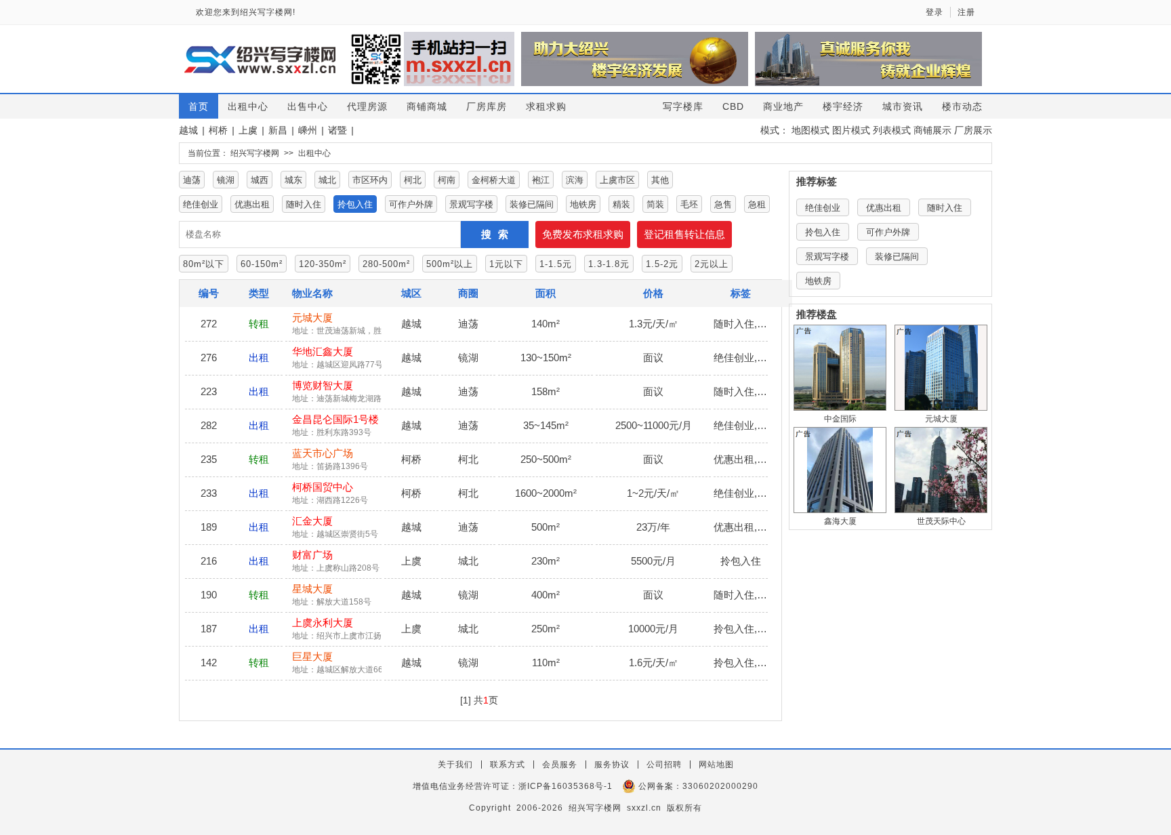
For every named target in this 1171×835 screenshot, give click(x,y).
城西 (259, 180)
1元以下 (506, 264)
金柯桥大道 (494, 180)
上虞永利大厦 (322, 622)
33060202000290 (720, 786)
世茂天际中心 (941, 521)
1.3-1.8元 (609, 264)
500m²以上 (449, 264)
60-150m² (262, 264)
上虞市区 (617, 180)
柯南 (446, 180)
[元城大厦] (941, 368)
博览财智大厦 (322, 385)
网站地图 (716, 764)
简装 (655, 204)
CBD (733, 106)
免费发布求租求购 (582, 234)
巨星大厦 (312, 656)
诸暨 (337, 130)
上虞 (248, 130)
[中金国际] (840, 368)
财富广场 (312, 555)
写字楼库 (683, 106)
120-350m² (322, 264)
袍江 (541, 180)
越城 (188, 130)
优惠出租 (252, 204)
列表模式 (892, 130)
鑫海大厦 (840, 521)
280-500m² (386, 264)
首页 (198, 106)
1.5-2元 (662, 264)
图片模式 (851, 130)
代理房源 (367, 106)
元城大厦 (312, 317)
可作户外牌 (411, 204)
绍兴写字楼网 (254, 153)
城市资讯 (902, 106)
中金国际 (840, 419)
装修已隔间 (532, 204)
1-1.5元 (555, 264)
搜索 (498, 234)
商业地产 (783, 106)
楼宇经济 (843, 106)
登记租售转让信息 (684, 234)
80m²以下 (203, 264)
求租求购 (546, 106)
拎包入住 (355, 204)
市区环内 (370, 180)
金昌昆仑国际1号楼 (335, 419)
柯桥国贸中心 (322, 487)
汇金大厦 (312, 521)
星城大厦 (312, 588)
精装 (621, 204)
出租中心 (248, 106)
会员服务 (559, 764)
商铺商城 (427, 106)
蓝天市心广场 (322, 453)
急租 (757, 204)
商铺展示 (932, 130)
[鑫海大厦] (840, 470)
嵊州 (307, 130)
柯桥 (218, 130)
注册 (966, 12)
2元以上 (711, 264)
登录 (934, 12)
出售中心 (307, 106)
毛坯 (689, 204)
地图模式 (810, 130)
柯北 (413, 180)
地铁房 (583, 204)
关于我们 (455, 764)
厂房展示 (973, 130)
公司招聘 (664, 764)
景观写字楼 (471, 204)
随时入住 (303, 204)
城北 (327, 180)
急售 (723, 204)
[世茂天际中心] (941, 470)
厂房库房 (486, 106)
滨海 (574, 180)
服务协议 (612, 764)
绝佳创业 (200, 204)
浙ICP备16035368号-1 (565, 786)
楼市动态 (962, 106)
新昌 (277, 130)
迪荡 (192, 180)
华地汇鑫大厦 (322, 351)
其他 (660, 180)
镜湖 (225, 180)
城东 (293, 180)
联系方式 (507, 764)
